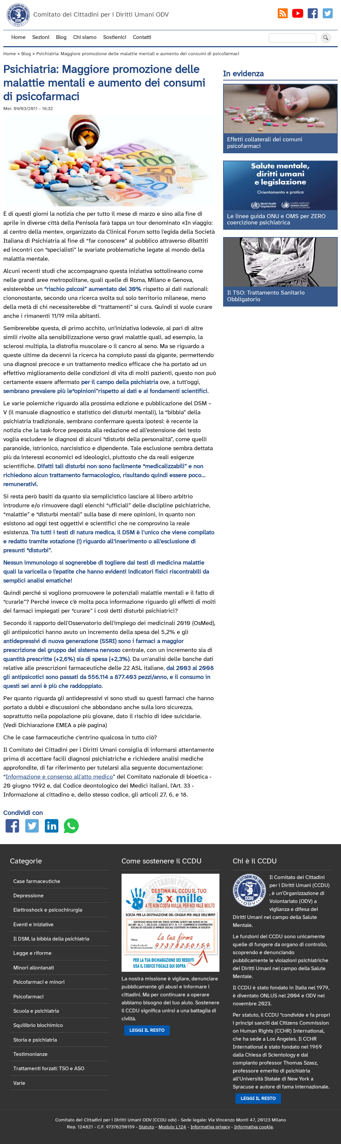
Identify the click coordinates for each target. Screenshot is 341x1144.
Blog (61, 37)
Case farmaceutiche (36, 881)
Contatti (142, 37)
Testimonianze (30, 1054)
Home (18, 37)
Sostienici (114, 37)
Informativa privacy (210, 1127)
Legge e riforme (32, 953)
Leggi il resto (147, 1030)
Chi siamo (85, 37)
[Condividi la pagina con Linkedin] (52, 827)
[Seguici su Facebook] (312, 15)
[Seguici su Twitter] (327, 15)
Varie (19, 1083)
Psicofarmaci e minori (39, 982)
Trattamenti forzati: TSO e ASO (48, 1069)
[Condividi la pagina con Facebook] (12, 827)
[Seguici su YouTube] (297, 15)
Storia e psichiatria (35, 1040)
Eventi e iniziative (33, 925)
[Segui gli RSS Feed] (282, 15)
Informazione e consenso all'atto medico (59, 777)
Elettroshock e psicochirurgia (47, 910)
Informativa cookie (253, 1127)
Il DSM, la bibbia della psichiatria (51, 939)
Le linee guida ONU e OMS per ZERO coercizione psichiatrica (276, 219)
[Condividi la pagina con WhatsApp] (71, 827)
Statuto (146, 1127)
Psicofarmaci (28, 997)
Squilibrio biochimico (38, 1025)
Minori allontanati (33, 968)
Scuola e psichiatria (36, 1011)
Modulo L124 (172, 1127)
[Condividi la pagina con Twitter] (32, 827)
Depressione (28, 896)
